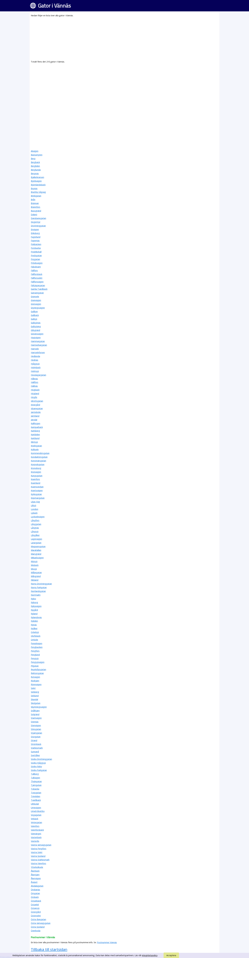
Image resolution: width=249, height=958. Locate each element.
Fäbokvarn (36, 266)
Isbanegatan (37, 408)
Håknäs (34, 378)
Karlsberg (35, 430)
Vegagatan (36, 815)
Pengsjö (35, 658)
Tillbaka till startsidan (49, 949)
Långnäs (35, 527)
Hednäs (34, 360)
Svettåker (35, 755)
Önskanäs (35, 889)
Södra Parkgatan (39, 770)
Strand (34, 740)
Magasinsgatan (38, 546)
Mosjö (34, 568)
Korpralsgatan (37, 464)
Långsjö (34, 531)
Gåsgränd (35, 330)
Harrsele (35, 348)
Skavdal (34, 699)
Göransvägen (37, 333)
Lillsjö (33, 505)
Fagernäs (35, 240)
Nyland (34, 613)
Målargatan (36, 572)
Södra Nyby (36, 766)
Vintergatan (36, 822)
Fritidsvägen (37, 263)
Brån (33, 199)
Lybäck (34, 513)
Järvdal (34, 419)
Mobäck (34, 565)
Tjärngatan (36, 785)
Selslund (35, 695)
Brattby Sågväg (38, 192)
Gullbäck (35, 315)
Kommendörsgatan (40, 453)
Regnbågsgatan (38, 669)
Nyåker (34, 628)
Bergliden (35, 166)
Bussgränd (36, 210)
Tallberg (35, 774)
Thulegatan (36, 781)
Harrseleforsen (38, 352)
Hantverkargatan (39, 345)
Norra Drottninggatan (41, 583)
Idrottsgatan (37, 401)
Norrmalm (35, 595)
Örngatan (35, 893)
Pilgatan (35, 665)
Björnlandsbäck (38, 184)
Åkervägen (36, 878)
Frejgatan (35, 259)
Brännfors (35, 207)
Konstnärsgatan (38, 460)
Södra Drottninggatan (41, 759)
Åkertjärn (35, 874)
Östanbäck (36, 900)
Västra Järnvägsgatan (41, 844)
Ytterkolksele (37, 867)
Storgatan (35, 736)
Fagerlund (35, 237)
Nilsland (34, 580)
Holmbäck (35, 367)
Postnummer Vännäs (107, 942)
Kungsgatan (36, 475)
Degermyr (35, 222)
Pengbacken (37, 647)
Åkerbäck (35, 871)
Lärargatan (36, 542)
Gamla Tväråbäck (39, 289)
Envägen (35, 229)
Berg (33, 158)
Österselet (36, 915)
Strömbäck (36, 744)
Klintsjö (34, 442)
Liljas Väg (35, 501)
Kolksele (35, 449)
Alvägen (34, 151)
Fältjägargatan (38, 285)
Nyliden (34, 621)
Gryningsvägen (38, 307)
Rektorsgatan (37, 673)
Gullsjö (34, 319)
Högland (35, 393)
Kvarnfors (35, 479)
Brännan (35, 203)
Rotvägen (35, 677)
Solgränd (35, 714)
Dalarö (34, 214)
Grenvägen (36, 304)
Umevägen (36, 807)
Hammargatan (38, 341)
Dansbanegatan (38, 218)
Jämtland (35, 416)
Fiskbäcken (36, 244)
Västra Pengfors (38, 848)
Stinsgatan (36, 729)
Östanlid (35, 904)
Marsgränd (36, 554)
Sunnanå (35, 751)
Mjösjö (34, 561)
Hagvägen (36, 337)
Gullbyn (34, 311)
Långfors (35, 520)
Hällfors (34, 382)
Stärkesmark (37, 747)
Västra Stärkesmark (40, 859)
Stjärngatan (36, 733)
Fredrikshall (36, 251)
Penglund (35, 654)
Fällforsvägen (37, 281)
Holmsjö (35, 371)
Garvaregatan (37, 292)
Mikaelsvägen (37, 557)
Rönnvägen (36, 684)
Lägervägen (36, 539)
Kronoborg (36, 468)
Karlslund (35, 438)
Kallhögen (35, 423)
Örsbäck (35, 897)
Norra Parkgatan (39, 587)
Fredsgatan (36, 255)
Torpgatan (36, 792)
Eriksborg (35, 233)
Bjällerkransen (37, 177)
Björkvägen (36, 181)
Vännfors (35, 826)
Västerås (35, 841)
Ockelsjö (35, 632)
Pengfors (35, 651)
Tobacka (35, 788)
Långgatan (36, 524)
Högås (34, 397)
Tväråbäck (36, 800)
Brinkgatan (36, 195)
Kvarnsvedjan (37, 486)
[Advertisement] (117, 40)
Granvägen (36, 300)
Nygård (34, 609)
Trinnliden (35, 796)
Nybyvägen (36, 606)
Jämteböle (36, 412)
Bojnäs (34, 188)
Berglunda (36, 169)
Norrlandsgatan (38, 591)
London (34, 509)
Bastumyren (36, 154)
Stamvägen (36, 718)
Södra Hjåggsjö (38, 762)
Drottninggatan (38, 225)
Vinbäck (34, 818)
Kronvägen (36, 472)
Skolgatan (35, 703)
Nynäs (34, 624)
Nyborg (34, 602)
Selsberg (35, 692)
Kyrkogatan (36, 494)
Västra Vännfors (38, 863)
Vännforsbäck (37, 830)
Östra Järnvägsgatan (40, 923)
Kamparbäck (37, 427)
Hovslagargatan (38, 375)
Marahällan (36, 550)
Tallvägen (35, 777)
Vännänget (36, 833)
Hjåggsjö (35, 363)
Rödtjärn (35, 680)
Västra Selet (36, 852)
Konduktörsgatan (39, 457)
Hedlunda (35, 356)
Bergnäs (35, 173)
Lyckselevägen (38, 516)
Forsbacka (36, 248)
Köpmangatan (38, 498)
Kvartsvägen (37, 490)
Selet (33, 688)
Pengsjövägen (37, 662)
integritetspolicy (149, 955)
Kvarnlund (35, 483)
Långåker (35, 535)
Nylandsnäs (36, 617)
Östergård (36, 912)
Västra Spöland (38, 856)
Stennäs (34, 721)
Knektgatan (36, 445)
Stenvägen (36, 725)
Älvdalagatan (37, 885)
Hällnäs (34, 386)
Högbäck (35, 389)
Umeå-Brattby (38, 811)
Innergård (35, 404)
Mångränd (36, 576)
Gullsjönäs (35, 322)
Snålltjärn (35, 710)
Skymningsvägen (39, 706)
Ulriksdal (35, 803)
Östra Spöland (38, 926)
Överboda (35, 930)
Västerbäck (36, 837)
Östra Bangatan (38, 919)
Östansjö (35, 908)
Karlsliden (35, 434)
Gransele (35, 296)
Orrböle (34, 639)
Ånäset (34, 882)
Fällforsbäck (36, 274)
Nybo (33, 598)
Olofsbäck (35, 636)
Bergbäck (35, 162)
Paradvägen (36, 643)
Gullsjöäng (36, 326)
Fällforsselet (36, 278)
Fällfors (34, 270)
